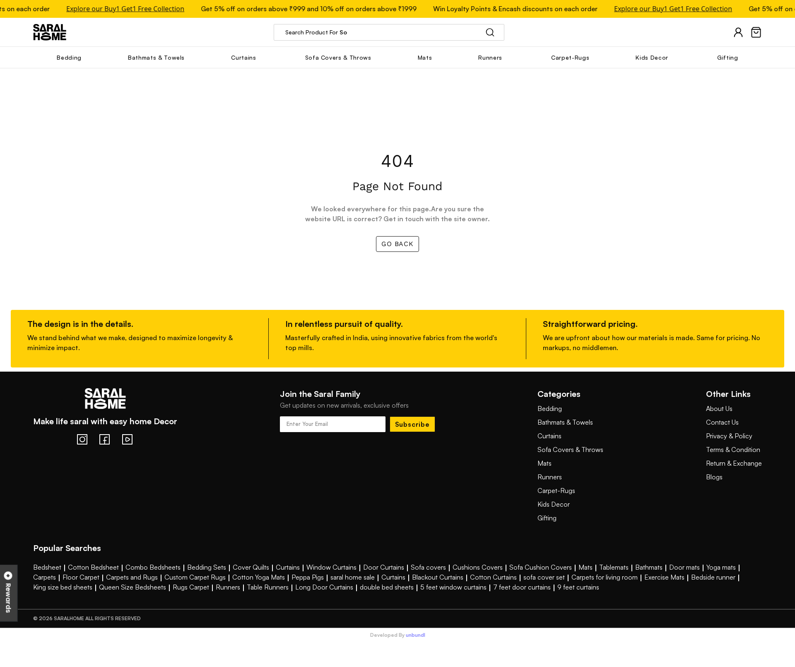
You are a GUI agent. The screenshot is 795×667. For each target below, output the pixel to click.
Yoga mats (721, 567)
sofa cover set (544, 577)
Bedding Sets (206, 567)
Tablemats (614, 567)
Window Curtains (331, 567)
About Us (719, 408)
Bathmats (648, 567)
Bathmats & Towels (565, 422)
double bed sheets (387, 587)
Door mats (684, 567)
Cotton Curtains (493, 577)
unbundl (415, 635)
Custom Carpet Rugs (195, 577)
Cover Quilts (251, 567)
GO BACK (397, 244)
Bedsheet (47, 567)
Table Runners (268, 587)
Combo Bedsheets (153, 567)
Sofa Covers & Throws (570, 449)
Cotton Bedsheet (93, 567)
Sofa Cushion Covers (540, 567)
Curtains (549, 436)
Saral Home (49, 32)
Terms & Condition (733, 449)
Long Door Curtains (324, 587)
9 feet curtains (578, 587)
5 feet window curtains (453, 587)
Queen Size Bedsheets (132, 587)
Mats (544, 463)
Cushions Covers (478, 567)
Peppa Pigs (308, 577)
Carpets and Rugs (132, 577)
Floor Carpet (81, 577)
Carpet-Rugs (556, 490)
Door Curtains (383, 567)
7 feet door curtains (522, 587)
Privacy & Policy (729, 436)
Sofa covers (428, 567)
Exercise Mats (664, 577)
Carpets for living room (604, 577)
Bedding (549, 408)
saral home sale (352, 577)
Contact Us (722, 422)
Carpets (44, 577)
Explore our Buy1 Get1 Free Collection (122, 9)
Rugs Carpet (191, 587)
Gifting (546, 518)
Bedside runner (713, 577)
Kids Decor (553, 504)
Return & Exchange (734, 463)
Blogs (714, 477)
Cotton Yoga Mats (258, 577)
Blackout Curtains (437, 577)
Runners (549, 477)
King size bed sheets (62, 587)
